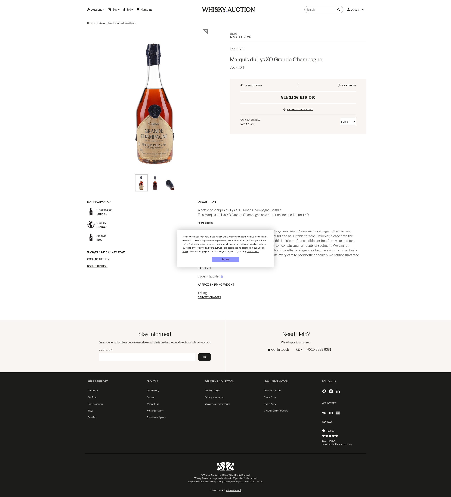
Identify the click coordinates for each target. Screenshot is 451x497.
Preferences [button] (253, 251)
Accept (225, 259)
